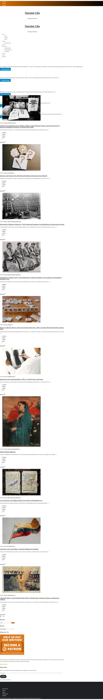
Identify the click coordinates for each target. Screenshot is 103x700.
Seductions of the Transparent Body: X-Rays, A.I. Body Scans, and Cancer (21, 379)
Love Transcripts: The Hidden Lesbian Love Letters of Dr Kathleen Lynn (21, 500)
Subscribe (3, 676)
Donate (3, 690)
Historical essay (12, 376)
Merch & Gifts (5, 693)
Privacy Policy (5, 688)
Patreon (3, 692)
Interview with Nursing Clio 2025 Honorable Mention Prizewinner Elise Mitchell (23, 176)
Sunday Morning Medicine (15, 449)
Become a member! (3, 664)
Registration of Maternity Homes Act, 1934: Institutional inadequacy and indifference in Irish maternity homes (32, 224)
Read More (2, 142)
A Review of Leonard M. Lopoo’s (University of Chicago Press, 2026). (29, 126)
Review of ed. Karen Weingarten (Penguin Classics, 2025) (32, 328)
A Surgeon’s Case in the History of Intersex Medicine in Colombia (19, 549)
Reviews (11, 324)
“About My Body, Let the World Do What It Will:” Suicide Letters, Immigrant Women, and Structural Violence (29, 598)
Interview (12, 172)
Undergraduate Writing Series (15, 221)
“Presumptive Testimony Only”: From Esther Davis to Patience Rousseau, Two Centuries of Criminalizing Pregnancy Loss (31, 278)
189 (3, 616)
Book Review (13, 122)
